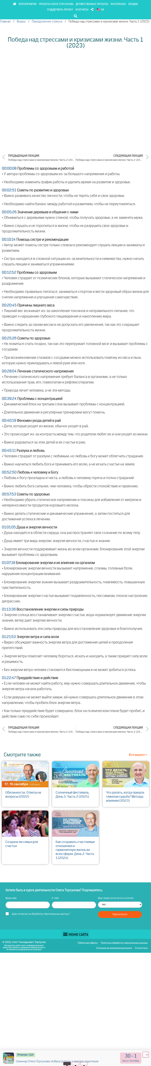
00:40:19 (9, 420)
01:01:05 (9, 527)
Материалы (118, 4)
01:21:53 (9, 637)
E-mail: (56, 898)
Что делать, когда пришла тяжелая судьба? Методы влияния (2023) (125, 796)
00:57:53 (9, 494)
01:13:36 (9, 609)
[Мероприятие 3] (84, 1063)
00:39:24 (9, 399)
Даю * (41, 914)
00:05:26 (9, 212)
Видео (21, 21)
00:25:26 (9, 338)
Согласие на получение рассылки (114, 948)
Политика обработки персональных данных (124, 943)
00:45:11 (9, 451)
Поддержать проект (60, 9)
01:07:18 (8, 563)
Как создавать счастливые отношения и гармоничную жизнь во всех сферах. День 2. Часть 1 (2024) (75, 850)
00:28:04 (9, 371)
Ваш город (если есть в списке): (116, 898)
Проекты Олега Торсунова (56, 4)
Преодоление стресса (47, 21)
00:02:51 (9, 190)
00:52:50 (9, 472)
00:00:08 (9, 168)
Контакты (82, 9)
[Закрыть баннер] (146, 1055)
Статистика (141, 948)
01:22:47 (9, 678)
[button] (76, 16)
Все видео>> (138, 755)
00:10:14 (9, 239)
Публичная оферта (88, 943)
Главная (5, 21)
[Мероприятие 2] (75, 1063)
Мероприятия (27, 4)
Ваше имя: (11, 898)
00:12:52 (9, 272)
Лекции (133, 4)
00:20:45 (9, 305)
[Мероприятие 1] (67, 1063)
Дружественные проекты (92, 4)
